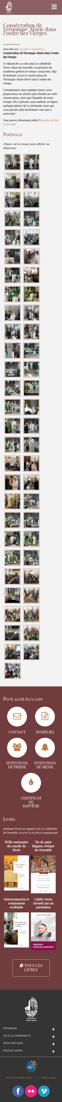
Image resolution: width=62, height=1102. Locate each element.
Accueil (24, 49)
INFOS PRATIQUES (13, 1043)
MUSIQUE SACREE (13, 1050)
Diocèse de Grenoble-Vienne (18, 1078)
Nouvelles (37, 49)
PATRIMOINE (10, 1028)
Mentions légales (49, 1078)
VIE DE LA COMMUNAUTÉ (17, 1035)
